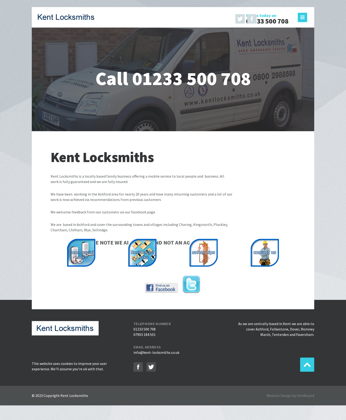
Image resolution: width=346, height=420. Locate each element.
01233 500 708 (267, 21)
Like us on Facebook (252, 19)
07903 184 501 (144, 334)
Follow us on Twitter (240, 19)
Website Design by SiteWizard (290, 395)
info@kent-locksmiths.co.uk (156, 352)
